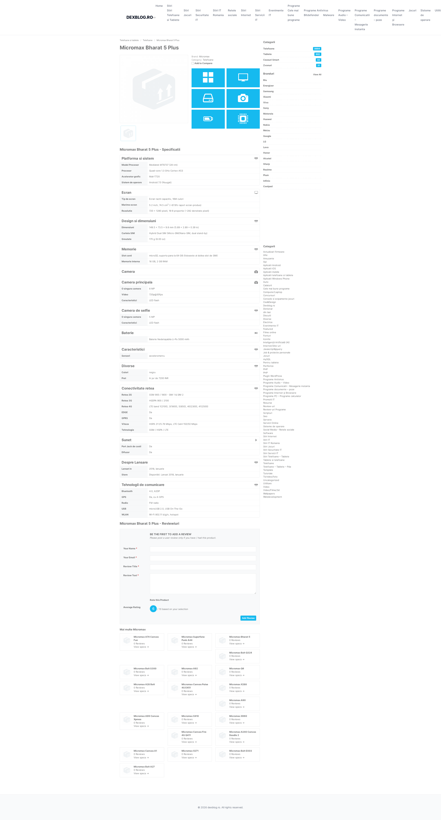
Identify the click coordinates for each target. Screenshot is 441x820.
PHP (265, 369)
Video (266, 486)
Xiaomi (267, 96)
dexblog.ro (139, 17)
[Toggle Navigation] (154, 17)
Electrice (268, 322)
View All (317, 74)
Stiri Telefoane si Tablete (173, 15)
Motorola (268, 113)
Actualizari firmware (273, 251)
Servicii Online (270, 423)
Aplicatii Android (272, 265)
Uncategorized (271, 480)
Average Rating (131, 607)
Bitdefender (311, 15)
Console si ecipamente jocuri (278, 298)
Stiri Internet (270, 436)
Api (265, 261)
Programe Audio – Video (344, 15)
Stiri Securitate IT (202, 15)
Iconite (266, 339)
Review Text (131, 575)
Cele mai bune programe (294, 15)
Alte (265, 255)
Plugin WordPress (272, 376)
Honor (266, 152)
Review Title (131, 566)
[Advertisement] (292, 217)
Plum (266, 175)
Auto (265, 282)
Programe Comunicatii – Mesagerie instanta (286, 386)
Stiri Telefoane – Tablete (276, 456)
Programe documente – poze (381, 15)
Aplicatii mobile (271, 272)
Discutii (267, 315)
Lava (266, 147)
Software (268, 433)
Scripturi (267, 413)
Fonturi (267, 335)
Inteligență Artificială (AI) (276, 342)
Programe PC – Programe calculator (282, 396)
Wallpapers (269, 493)
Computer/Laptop (272, 292)
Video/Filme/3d (271, 490)
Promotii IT (269, 399)
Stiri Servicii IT (260, 15)
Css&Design (269, 302)
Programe (294, 5)
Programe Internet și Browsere (279, 392)
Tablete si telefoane (274, 460)
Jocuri (412, 10)
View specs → (141, 646)
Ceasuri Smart (291, 59)
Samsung (268, 91)
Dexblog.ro (269, 305)
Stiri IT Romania (271, 443)
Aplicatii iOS (269, 268)
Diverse (267, 319)
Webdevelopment (272, 496)
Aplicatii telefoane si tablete (278, 275)
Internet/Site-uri (272, 345)
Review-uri (269, 406)
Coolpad (268, 186)
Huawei (267, 119)
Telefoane (208, 59)
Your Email (130, 557)
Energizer (268, 85)
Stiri (169, 5)
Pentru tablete (271, 362)
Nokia (266, 124)
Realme (267, 169)
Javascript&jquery (272, 349)
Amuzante (268, 258)
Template (268, 470)
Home (159, 5)
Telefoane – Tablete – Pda (277, 466)
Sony (266, 108)
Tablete (291, 54)
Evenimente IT (271, 325)
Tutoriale (268, 473)
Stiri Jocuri (269, 446)
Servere (267, 419)
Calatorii (267, 285)
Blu (265, 80)
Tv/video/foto (270, 476)
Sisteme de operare (273, 426)
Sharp (266, 164)
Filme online (269, 332)
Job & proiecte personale (276, 352)
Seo (265, 416)
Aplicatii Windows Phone (276, 278)
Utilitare (267, 483)
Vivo (265, 102)
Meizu (266, 130)
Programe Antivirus (316, 10)
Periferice (268, 366)
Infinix (266, 180)
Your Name (130, 548)
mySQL (267, 359)
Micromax (139, 629)
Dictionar (268, 308)
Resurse (267, 402)
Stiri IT (266, 439)
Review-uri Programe (274, 409)
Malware (328, 15)
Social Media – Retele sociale (278, 429)
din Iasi (267, 312)
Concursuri (269, 295)
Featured (268, 329)
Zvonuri (291, 65)
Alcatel (267, 158)
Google (267, 136)
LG (264, 141)
